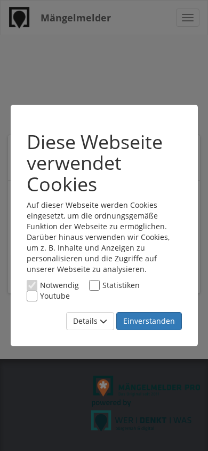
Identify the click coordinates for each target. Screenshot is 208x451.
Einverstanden (149, 321)
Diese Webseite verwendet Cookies (95, 163)
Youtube (55, 296)
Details (86, 321)
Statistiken (121, 285)
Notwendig (59, 285)
